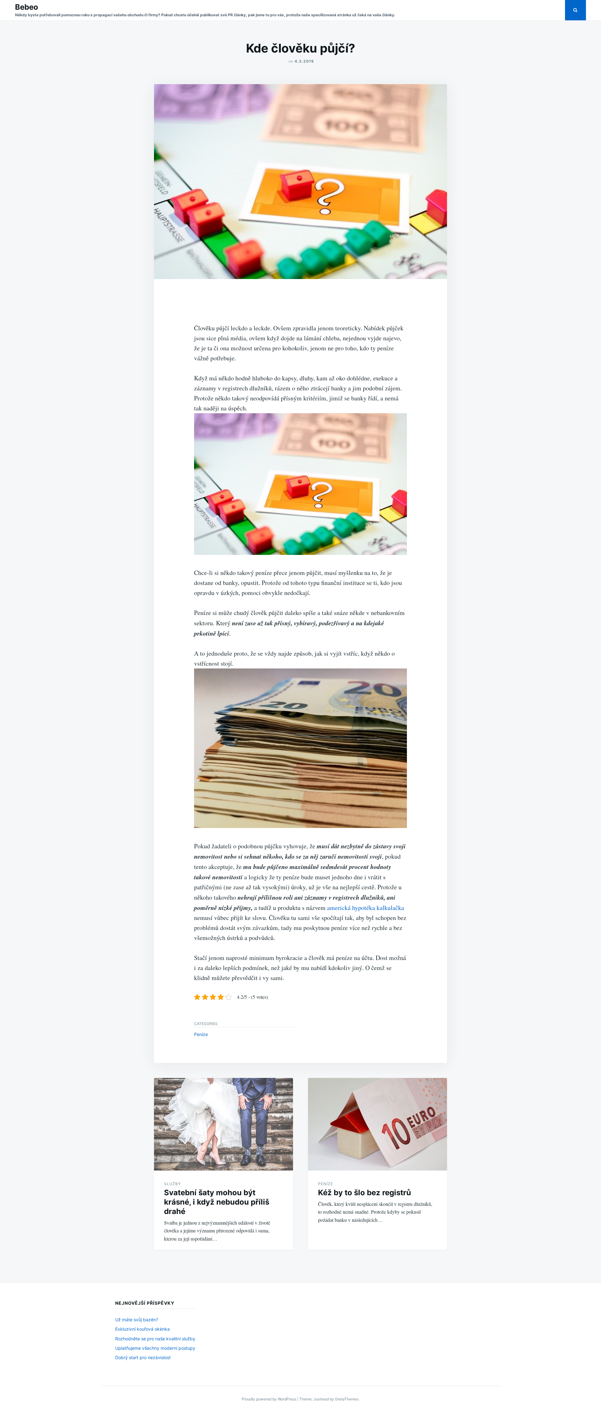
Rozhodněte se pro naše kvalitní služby (155, 1338)
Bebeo (26, 7)
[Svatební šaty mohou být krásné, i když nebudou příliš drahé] (223, 1124)
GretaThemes (346, 1399)
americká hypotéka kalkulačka (365, 907)
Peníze (201, 1034)
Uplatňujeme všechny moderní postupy (155, 1348)
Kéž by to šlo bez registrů (364, 1192)
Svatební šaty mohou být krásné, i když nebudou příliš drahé (216, 1202)
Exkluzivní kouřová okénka (142, 1329)
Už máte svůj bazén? (136, 1319)
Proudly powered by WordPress (269, 1399)
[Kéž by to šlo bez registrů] (377, 1124)
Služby (172, 1183)
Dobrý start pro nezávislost (143, 1357)
